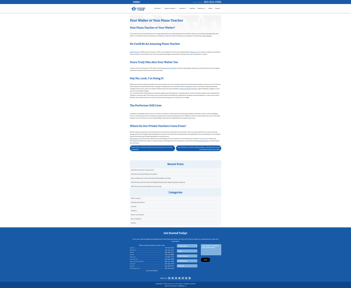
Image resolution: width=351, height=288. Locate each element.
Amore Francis (134, 52)
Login (136, 2)
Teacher (133, 223)
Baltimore (133, 250)
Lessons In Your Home (169, 68)
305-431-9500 (169, 261)
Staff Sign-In (182, 286)
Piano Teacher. (207, 36)
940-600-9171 (169, 252)
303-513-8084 (169, 254)
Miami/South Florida (137, 261)
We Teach (157, 8)
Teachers (192, 8)
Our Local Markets (152, 270)
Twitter (172, 278)
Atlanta (132, 248)
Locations (182, 8)
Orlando (132, 264)
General (133, 206)
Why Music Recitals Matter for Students (144, 174)
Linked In (176, 278)
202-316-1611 (169, 250)
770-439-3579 (169, 248)
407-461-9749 (169, 264)
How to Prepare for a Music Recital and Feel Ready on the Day (151, 178)
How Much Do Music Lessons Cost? (142, 170)
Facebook (169, 278)
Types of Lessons (169, 8)
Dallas (132, 252)
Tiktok (186, 278)
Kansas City (134, 259)
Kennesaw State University (188, 88)
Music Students (136, 219)
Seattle (132, 266)
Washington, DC (135, 268)
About (210, 8)
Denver (132, 254)
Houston (133, 257)
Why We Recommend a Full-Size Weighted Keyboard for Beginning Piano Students (158, 182)
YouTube (179, 278)
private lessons (203, 141)
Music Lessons (136, 198)
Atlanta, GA (194, 52)
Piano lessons (134, 138)
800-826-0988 (212, 1)
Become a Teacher (171, 286)
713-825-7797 (169, 257)
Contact (217, 8)
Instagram (189, 278)
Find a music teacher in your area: (152, 245)
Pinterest (183, 278)
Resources (201, 8)
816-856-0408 (169, 259)
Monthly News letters (138, 202)
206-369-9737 (169, 266)
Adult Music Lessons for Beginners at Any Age (146, 186)
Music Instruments (137, 215)
